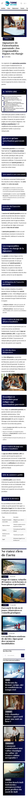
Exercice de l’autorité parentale (12, 98)
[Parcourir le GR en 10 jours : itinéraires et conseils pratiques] (14, 595)
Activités (4, 605)
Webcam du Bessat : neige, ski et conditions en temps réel (14, 686)
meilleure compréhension (8, 124)
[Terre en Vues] (10, 3)
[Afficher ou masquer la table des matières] (21, 92)
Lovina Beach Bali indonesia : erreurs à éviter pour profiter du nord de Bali (14, 787)
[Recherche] (21, 3)
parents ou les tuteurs (18, 151)
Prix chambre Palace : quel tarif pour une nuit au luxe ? (14, 718)
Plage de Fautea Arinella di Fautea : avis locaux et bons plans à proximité (13, 582)
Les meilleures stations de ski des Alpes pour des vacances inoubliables (13, 640)
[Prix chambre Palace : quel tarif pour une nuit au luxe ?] (14, 702)
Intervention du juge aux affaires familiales (14, 103)
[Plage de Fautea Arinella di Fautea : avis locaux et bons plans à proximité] (14, 567)
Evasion (4, 576)
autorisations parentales (19, 63)
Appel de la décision (9, 110)
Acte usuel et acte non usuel (11, 97)
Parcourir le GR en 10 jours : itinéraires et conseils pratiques (12, 610)
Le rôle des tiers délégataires (11, 104)
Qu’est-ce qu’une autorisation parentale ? (13, 96)
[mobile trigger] (2, 3)
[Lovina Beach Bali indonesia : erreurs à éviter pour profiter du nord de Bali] (14, 770)
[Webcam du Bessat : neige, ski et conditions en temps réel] (14, 670)
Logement (8, 711)
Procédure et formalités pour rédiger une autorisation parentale (13, 106)
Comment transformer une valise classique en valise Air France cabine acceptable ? (14, 752)
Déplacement (9, 743)
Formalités (8, 38)
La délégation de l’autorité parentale (13, 102)
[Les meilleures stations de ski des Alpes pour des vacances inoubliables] (14, 623)
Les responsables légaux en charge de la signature (13, 100)
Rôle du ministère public (10, 109)
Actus (4, 633)
